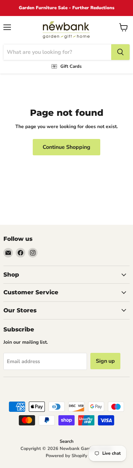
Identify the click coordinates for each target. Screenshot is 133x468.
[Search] (120, 52)
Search (67, 441)
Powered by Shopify (66, 456)
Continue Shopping (66, 147)
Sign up (105, 361)
